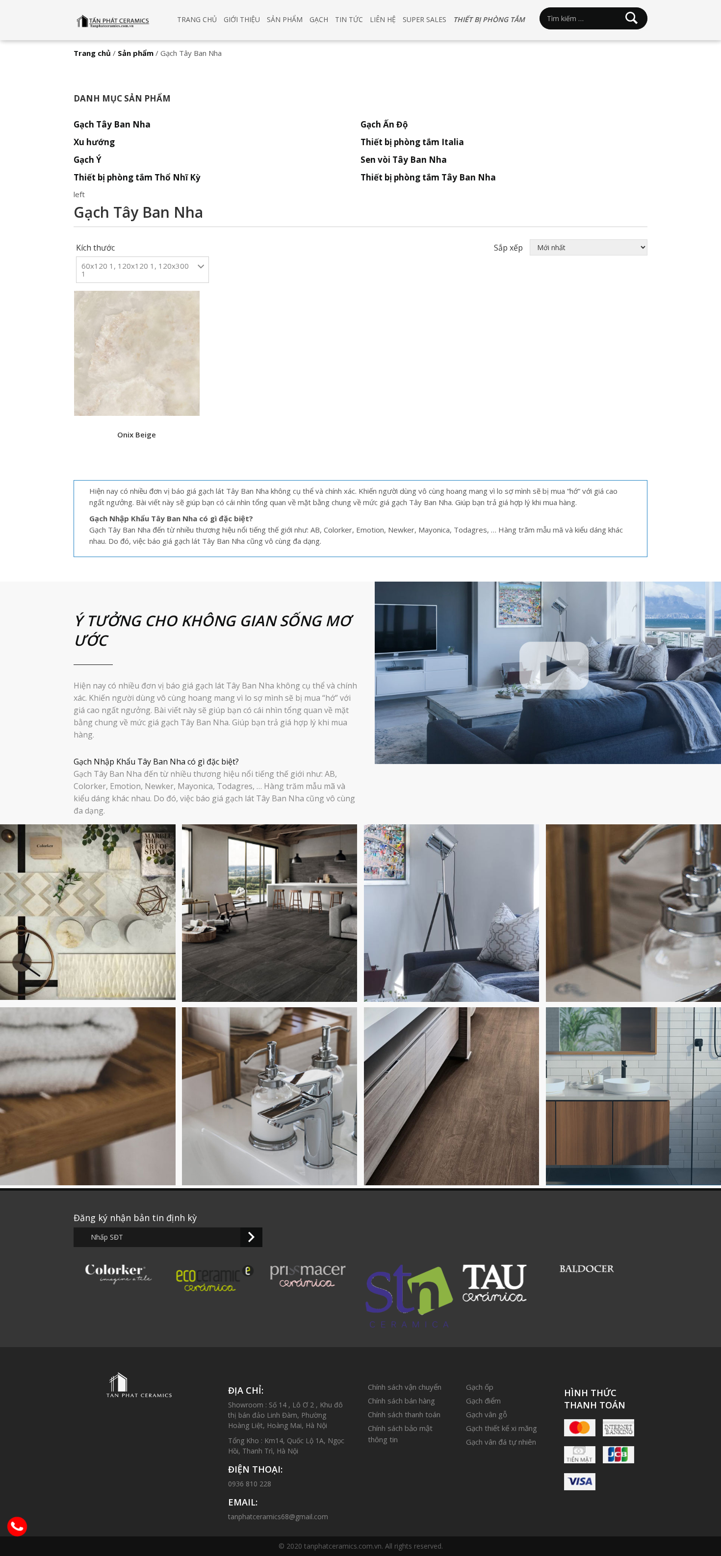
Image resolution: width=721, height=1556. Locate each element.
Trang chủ (197, 19)
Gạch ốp (479, 1387)
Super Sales (424, 19)
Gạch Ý (88, 159)
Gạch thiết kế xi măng (501, 1428)
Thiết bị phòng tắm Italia (412, 142)
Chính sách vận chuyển (404, 1387)
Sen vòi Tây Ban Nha (403, 159)
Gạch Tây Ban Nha (112, 124)
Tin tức (349, 19)
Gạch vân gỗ (486, 1414)
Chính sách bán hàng (401, 1400)
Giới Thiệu (242, 19)
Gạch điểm (483, 1400)
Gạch (318, 19)
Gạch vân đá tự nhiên (501, 1442)
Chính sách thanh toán (404, 1414)
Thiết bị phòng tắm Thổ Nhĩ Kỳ (137, 177)
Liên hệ (383, 19)
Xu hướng (94, 142)
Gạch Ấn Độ (384, 124)
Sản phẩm (285, 19)
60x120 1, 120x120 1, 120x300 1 (135, 270)
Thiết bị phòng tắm (489, 19)
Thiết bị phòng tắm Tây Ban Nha (428, 177)
